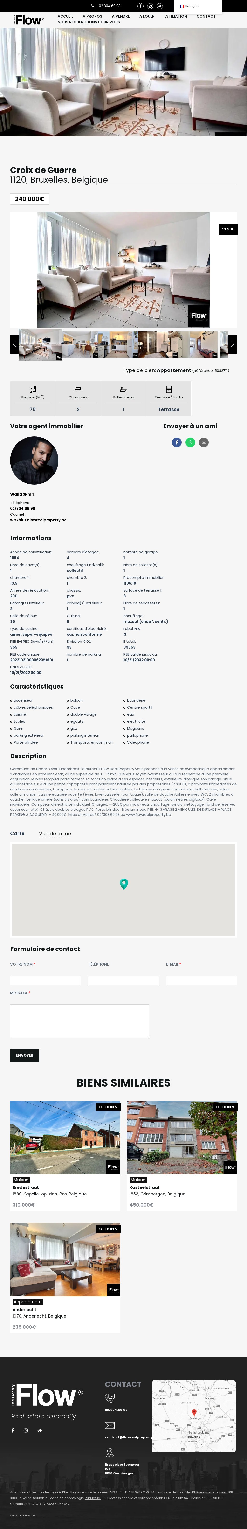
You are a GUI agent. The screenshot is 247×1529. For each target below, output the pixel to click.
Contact (206, 16)
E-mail (172, 964)
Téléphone (98, 964)
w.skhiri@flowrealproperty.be (38, 520)
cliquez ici (93, 1498)
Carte (17, 833)
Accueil (65, 16)
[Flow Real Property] (29, 20)
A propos (92, 16)
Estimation (175, 16)
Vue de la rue (55, 833)
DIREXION (29, 1515)
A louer (147, 16)
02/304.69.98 (22, 508)
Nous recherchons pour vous (89, 22)
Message (19, 993)
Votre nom (21, 964)
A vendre (121, 16)
